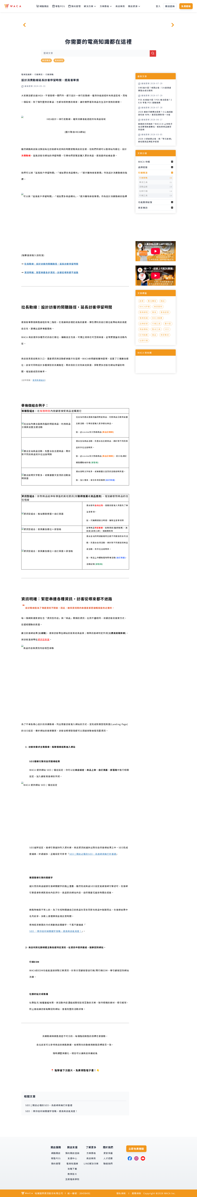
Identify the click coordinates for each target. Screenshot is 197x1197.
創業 (142, 301)
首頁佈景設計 (39, 380)
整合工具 (156, 329)
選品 (154, 334)
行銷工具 (156, 323)
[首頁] (12, 6)
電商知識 (144, 318)
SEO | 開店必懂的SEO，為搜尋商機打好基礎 (92, 853)
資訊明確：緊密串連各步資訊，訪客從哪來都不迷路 (51, 272)
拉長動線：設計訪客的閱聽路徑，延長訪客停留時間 (51, 263)
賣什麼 (168, 323)
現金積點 (144, 329)
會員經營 (165, 312)
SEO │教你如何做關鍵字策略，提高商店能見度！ (55, 931)
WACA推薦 (157, 318)
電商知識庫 (26, 74)
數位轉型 (152, 301)
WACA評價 (145, 306)
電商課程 (59, 60)
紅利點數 (144, 334)
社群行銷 (144, 340)
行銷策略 (49, 74)
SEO (167, 329)
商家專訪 (46, 60)
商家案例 (158, 306)
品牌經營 (144, 323)
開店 (163, 301)
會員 (154, 312)
